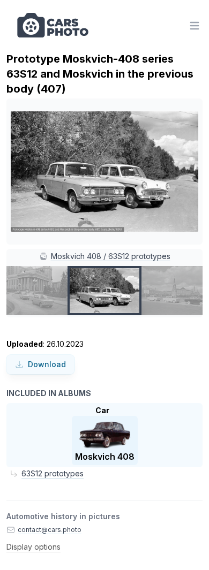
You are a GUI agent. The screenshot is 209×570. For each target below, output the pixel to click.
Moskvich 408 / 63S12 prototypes (110, 256)
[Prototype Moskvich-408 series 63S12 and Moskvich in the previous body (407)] (104, 290)
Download (47, 364)
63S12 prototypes (52, 473)
